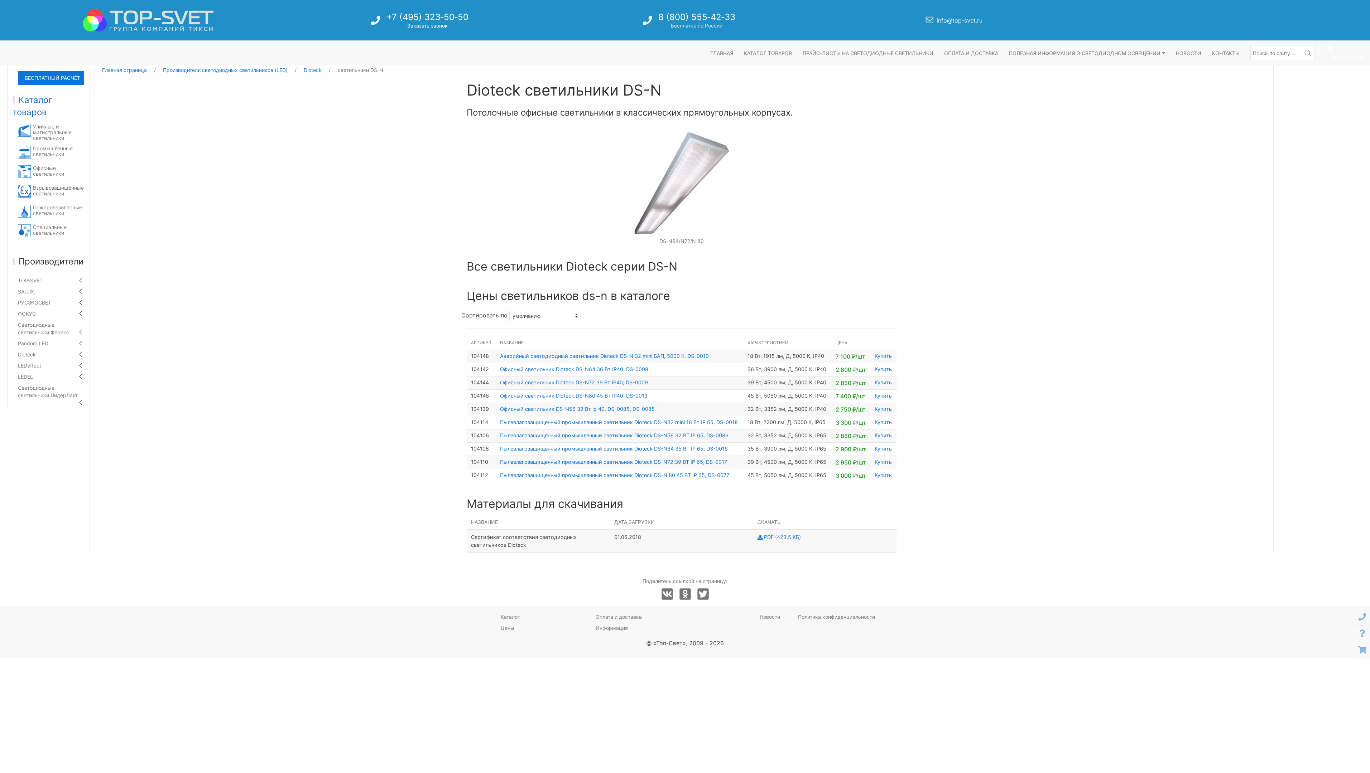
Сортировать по (484, 315)
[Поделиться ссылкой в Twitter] (703, 594)
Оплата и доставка (971, 53)
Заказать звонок (427, 26)
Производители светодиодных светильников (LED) (225, 70)
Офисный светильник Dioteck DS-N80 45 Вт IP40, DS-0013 (574, 396)
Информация (612, 628)
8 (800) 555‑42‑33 (696, 17)
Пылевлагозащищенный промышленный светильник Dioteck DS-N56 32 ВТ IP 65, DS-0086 (614, 435)
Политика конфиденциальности (836, 617)
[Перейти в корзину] (1362, 650)
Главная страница (124, 70)
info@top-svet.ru (959, 20)
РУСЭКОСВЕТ (34, 303)
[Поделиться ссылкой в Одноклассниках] (685, 594)
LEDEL (25, 377)
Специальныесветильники (50, 230)
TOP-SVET (30, 280)
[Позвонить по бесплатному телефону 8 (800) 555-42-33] (648, 22)
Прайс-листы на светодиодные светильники (868, 53)
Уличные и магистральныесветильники (52, 132)
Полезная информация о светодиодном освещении (1085, 53)
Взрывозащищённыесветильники (58, 190)
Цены (507, 628)
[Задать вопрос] (1362, 634)
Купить (883, 356)
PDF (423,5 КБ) (782, 537)
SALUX (26, 291)
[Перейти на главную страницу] (148, 20)
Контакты (1226, 53)
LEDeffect (29, 366)
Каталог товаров (768, 53)
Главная (721, 53)
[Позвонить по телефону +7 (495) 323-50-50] (376, 22)
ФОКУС (27, 314)
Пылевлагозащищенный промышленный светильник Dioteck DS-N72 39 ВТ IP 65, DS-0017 (613, 462)
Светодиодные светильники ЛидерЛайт (48, 391)
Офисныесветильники (48, 171)
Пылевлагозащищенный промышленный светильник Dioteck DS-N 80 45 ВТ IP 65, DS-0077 (614, 475)
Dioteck (27, 354)
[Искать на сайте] (1308, 53)
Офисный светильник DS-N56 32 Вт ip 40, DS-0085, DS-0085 (577, 409)
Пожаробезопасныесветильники (57, 210)
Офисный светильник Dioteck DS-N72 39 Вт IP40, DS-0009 (574, 382)
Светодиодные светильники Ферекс (43, 328)
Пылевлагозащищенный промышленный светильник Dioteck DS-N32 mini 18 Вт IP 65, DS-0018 (619, 422)
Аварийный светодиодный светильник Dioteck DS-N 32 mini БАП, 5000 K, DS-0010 (604, 356)
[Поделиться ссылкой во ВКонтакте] (667, 594)
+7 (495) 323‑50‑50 (427, 17)
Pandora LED (33, 343)
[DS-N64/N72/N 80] (681, 183)
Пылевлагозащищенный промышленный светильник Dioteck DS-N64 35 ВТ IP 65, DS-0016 (614, 449)
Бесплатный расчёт (52, 78)
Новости (1188, 53)
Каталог (510, 617)
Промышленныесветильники (53, 151)
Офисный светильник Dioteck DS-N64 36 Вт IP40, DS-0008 (574, 369)
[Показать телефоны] (1362, 617)
